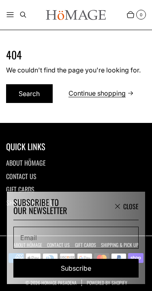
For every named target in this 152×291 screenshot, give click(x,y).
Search (29, 94)
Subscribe (76, 268)
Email (28, 238)
